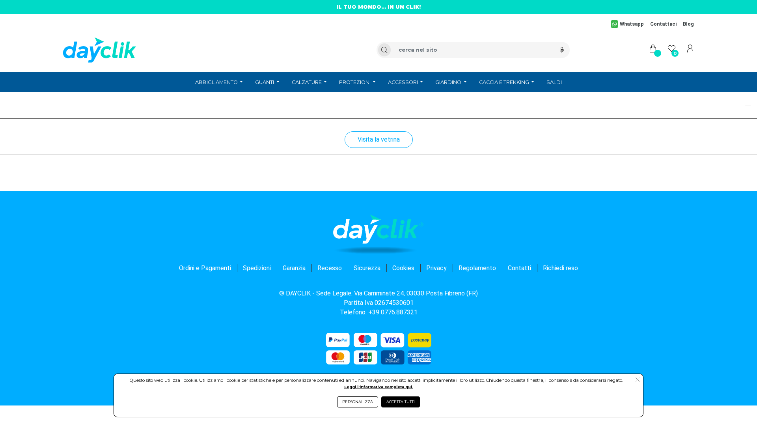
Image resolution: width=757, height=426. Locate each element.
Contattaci (663, 24)
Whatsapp (632, 24)
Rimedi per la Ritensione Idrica (59, 104)
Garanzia (294, 268)
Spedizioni (257, 268)
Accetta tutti (400, 402)
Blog (688, 24)
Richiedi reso (560, 268)
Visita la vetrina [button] (379, 139)
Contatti (519, 268)
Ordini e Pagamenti (205, 268)
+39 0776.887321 (393, 312)
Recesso (329, 268)
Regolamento (477, 268)
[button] (720, 105)
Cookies (403, 268)
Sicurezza (367, 268)
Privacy (436, 268)
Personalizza (357, 402)
